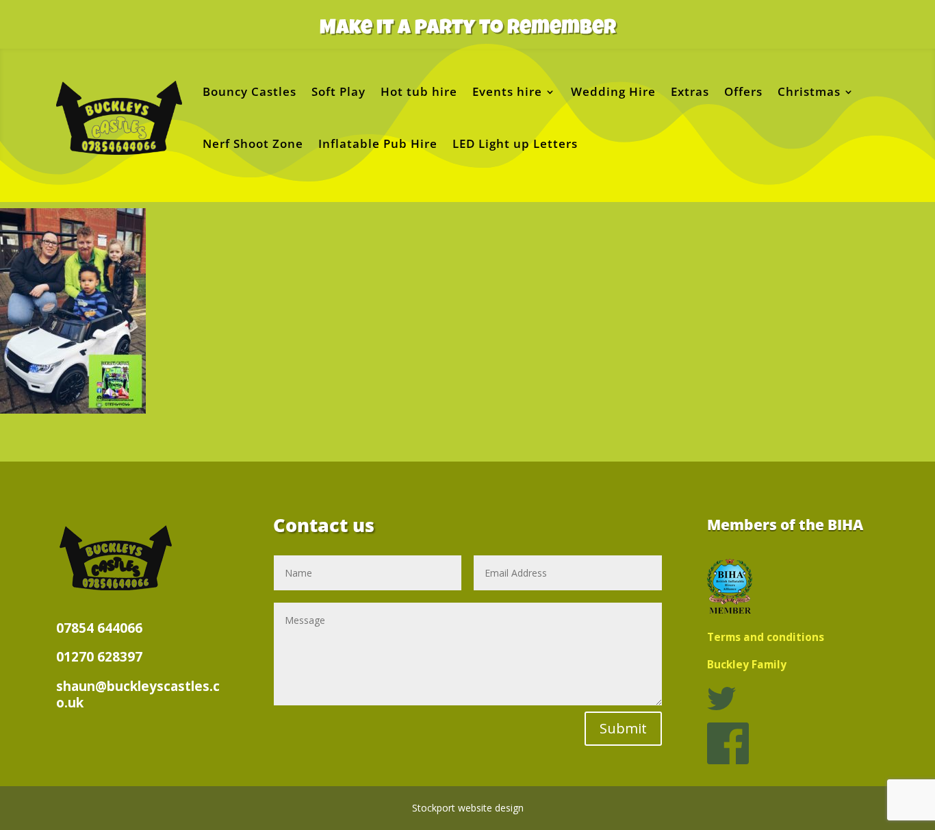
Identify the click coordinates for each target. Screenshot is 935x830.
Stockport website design (468, 807)
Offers (743, 91)
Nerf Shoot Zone (253, 143)
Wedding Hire (613, 91)
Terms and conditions (765, 637)
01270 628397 (99, 657)
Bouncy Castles (249, 91)
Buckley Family (746, 664)
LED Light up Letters (515, 143)
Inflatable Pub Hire (377, 143)
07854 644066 (99, 628)
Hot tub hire (419, 91)
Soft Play (338, 91)
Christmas (809, 91)
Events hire (507, 91)
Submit (623, 728)
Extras (690, 91)
